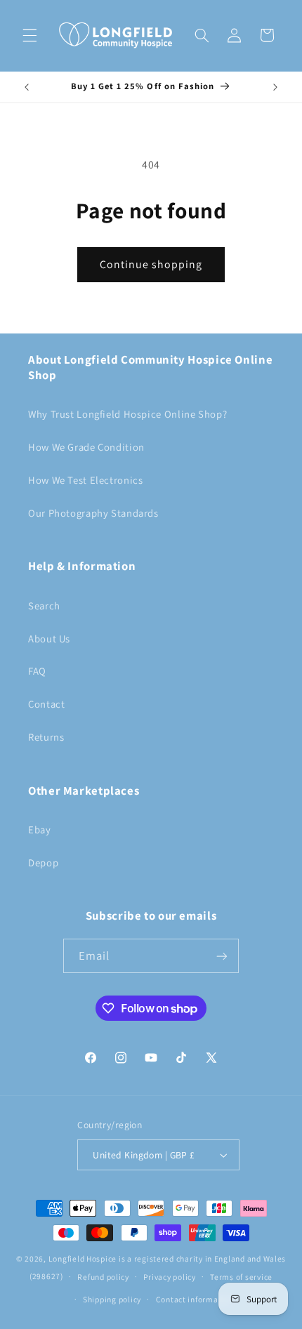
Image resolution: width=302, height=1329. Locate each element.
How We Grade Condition (86, 447)
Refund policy (103, 1276)
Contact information (195, 1299)
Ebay (39, 829)
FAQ (37, 670)
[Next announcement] (275, 87)
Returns (46, 736)
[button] (29, 35)
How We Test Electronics (85, 480)
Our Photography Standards (93, 513)
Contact (46, 703)
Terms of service (241, 1276)
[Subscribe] (222, 956)
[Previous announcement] (26, 87)
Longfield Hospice (82, 1258)
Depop (43, 862)
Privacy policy (169, 1276)
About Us (49, 638)
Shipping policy (112, 1299)
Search (44, 605)
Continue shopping (151, 264)
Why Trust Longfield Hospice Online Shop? (127, 414)
